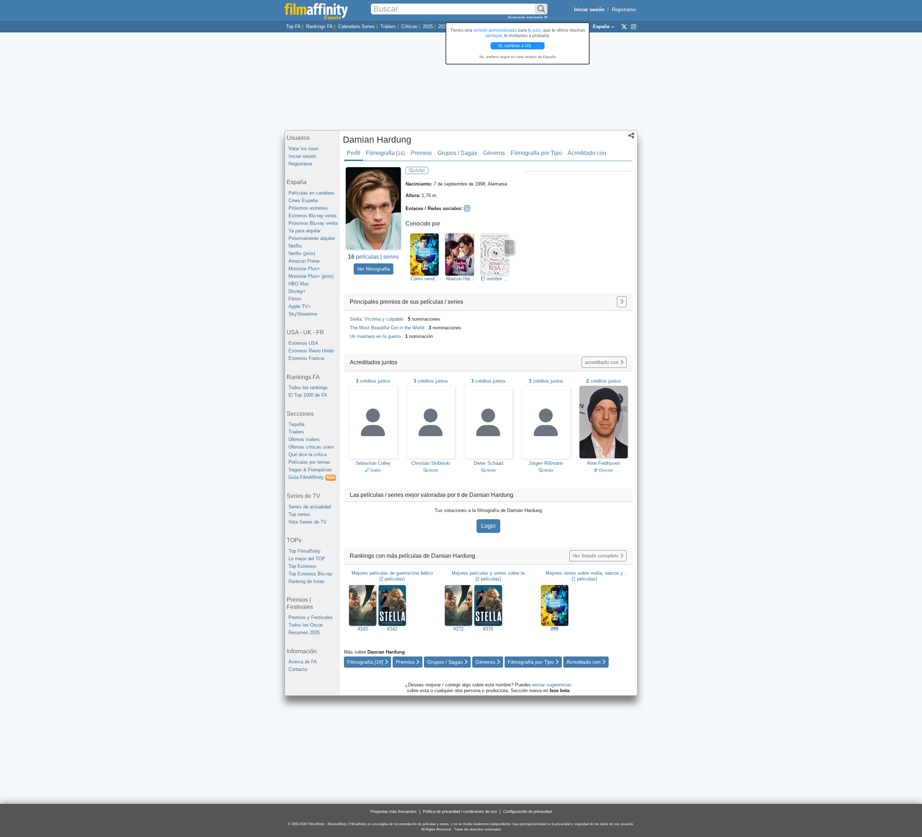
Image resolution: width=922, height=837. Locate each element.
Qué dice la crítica (307, 454)
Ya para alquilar (304, 230)
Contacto (297, 669)
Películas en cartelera (311, 193)
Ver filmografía (373, 269)
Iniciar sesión (302, 156)
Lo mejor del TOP (306, 558)
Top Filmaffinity (304, 551)
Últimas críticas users (311, 447)
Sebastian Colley (373, 463)
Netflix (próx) (301, 253)
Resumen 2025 (304, 632)
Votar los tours (303, 148)
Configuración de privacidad (527, 811)
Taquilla (296, 424)
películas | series (373, 257)
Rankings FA (319, 26)
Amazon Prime (303, 261)
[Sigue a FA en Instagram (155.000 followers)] (633, 26)
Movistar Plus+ (304, 268)
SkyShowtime (302, 314)
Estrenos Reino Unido (311, 350)
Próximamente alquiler (311, 238)
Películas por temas (309, 462)
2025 (428, 26)
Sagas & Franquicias (310, 469)
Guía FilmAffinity (311, 477)
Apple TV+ (299, 306)
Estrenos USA (303, 343)
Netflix (295, 246)
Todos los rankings (308, 387)
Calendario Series (356, 26)
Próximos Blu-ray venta (312, 223)
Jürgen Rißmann (546, 463)
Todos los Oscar (305, 625)
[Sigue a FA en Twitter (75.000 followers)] (624, 26)
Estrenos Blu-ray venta (312, 215)
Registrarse (624, 9)
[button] (631, 136)
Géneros (494, 153)
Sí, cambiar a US (515, 45)
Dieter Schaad (488, 463)
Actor (419, 170)
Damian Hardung (377, 139)
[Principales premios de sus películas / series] (622, 301)
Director (605, 470)
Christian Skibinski (430, 463)
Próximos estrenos (308, 208)
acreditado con (602, 362)
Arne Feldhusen (603, 463)
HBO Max (298, 283)
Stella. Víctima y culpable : (395, 319)
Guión (375, 470)
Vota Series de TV (307, 522)
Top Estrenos (302, 566)
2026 (443, 26)
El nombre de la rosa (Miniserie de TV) (495, 279)
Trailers (296, 432)
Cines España (303, 200)
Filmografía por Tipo (536, 153)
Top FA (293, 26)
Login (488, 526)
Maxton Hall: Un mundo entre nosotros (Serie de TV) (459, 279)
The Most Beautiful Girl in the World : (405, 327)
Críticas (409, 26)
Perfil (353, 153)
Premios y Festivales (310, 617)
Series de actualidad (309, 506)
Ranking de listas (306, 581)
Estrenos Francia (306, 358)
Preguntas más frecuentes (393, 811)
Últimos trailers (304, 439)
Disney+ (297, 291)
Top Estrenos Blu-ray (310, 573)
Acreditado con (587, 153)
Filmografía (385, 153)
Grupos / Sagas (457, 153)
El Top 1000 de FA (307, 395)
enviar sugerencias (552, 684)
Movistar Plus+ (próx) (311, 276)
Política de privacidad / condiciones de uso (460, 811)
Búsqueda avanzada (526, 17)
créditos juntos (373, 381)
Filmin (294, 299)
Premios (421, 153)
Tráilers (388, 26)
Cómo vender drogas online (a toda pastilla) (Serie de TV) (424, 279)
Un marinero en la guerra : (391, 336)
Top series (299, 514)
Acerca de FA (302, 661)
